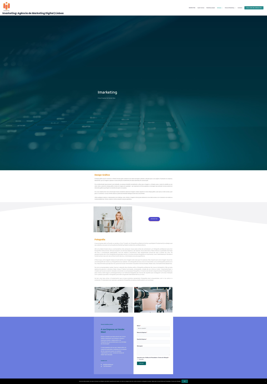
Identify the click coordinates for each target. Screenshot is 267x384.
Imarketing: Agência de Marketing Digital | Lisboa (33, 13)
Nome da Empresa (142, 332)
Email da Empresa (142, 339)
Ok (185, 381)
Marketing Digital (210, 7)
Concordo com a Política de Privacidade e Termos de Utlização (153, 357)
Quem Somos (201, 7)
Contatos (240, 7)
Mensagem (140, 346)
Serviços (219, 7)
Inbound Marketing (229, 7)
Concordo (141, 359)
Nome (139, 325)
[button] (253, 7)
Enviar (141, 363)
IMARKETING (192, 7)
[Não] (265, 381)
